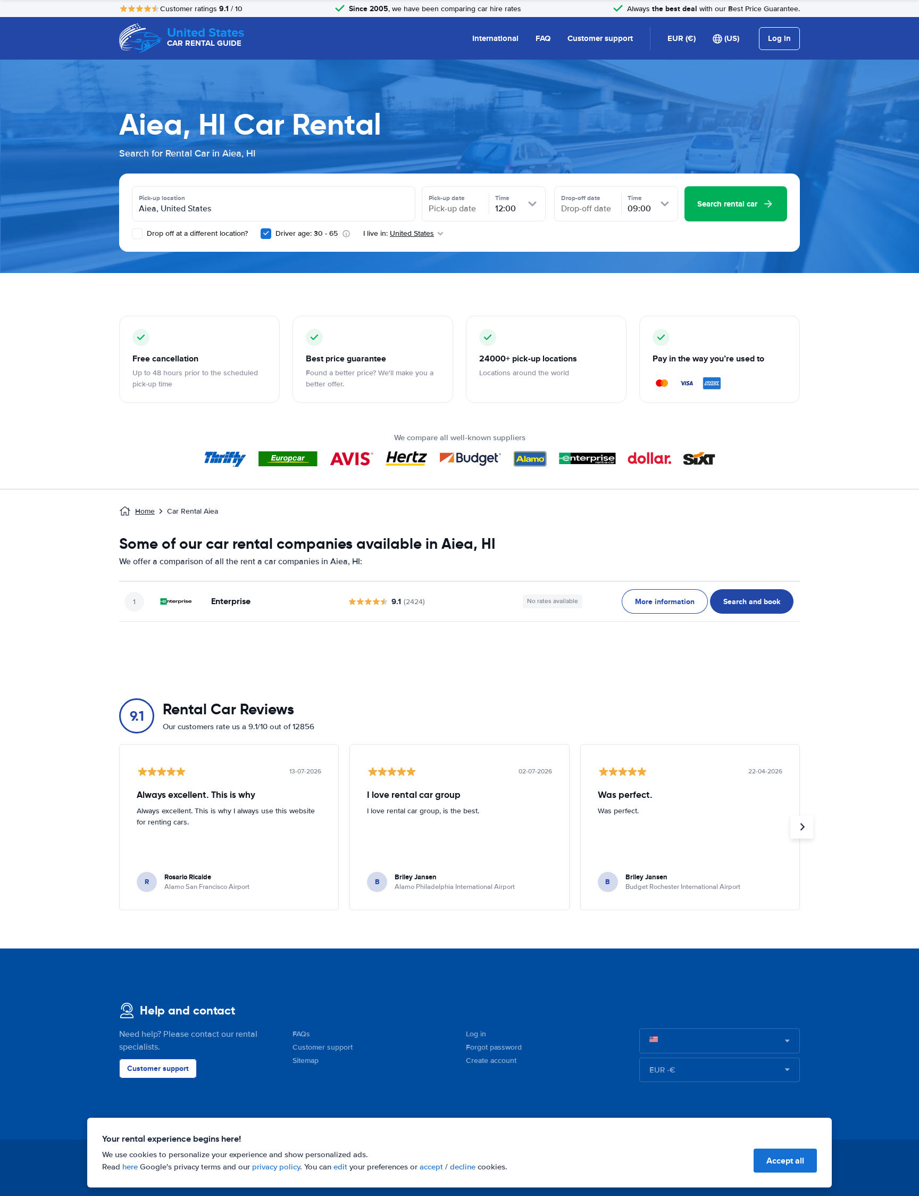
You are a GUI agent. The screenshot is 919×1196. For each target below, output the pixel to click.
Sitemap (306, 1060)
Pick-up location (162, 198)
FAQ (543, 38)
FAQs (301, 1033)
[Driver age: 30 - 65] (266, 233)
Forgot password (494, 1047)
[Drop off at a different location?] (137, 233)
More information (665, 601)
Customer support (600, 38)
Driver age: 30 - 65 (306, 233)
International (495, 38)
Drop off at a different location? (196, 233)
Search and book (751, 601)
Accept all (785, 1160)
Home (145, 511)
